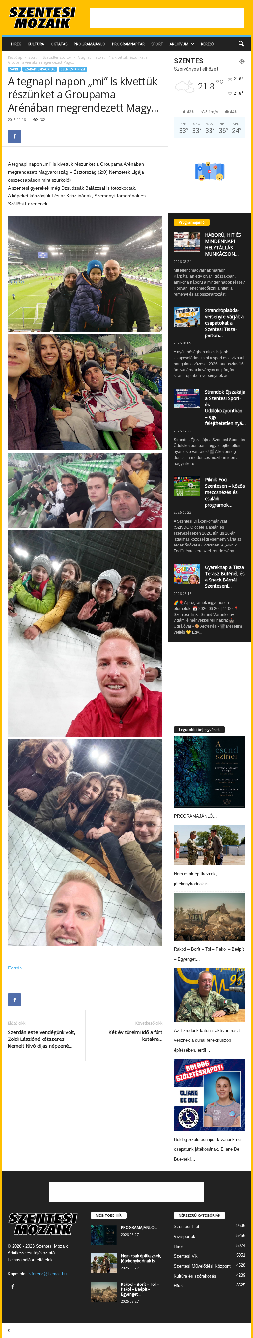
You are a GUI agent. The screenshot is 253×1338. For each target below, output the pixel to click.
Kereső (207, 43)
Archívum (179, 43)
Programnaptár (128, 43)
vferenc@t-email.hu (48, 1273)
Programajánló (89, 43)
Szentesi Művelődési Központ (202, 1266)
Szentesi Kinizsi (73, 69)
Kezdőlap (15, 57)
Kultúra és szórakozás (195, 1276)
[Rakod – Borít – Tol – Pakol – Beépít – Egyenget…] (209, 917)
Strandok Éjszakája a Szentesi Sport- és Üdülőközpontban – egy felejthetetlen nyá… (225, 407)
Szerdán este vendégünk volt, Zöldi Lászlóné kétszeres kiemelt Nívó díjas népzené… (41, 1039)
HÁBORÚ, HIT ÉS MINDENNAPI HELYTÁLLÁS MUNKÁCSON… (223, 244)
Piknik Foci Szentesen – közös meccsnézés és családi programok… (225, 492)
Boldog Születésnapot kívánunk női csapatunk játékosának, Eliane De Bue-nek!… (207, 1149)
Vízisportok (184, 1236)
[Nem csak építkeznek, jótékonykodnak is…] (209, 845)
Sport (157, 43)
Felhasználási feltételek (30, 1259)
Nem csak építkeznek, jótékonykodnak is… (141, 1258)
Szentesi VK (186, 1256)
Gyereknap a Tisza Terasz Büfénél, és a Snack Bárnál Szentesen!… (225, 576)
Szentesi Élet (186, 1226)
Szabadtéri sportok (57, 57)
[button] (241, 44)
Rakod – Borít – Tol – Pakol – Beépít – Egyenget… (140, 1289)
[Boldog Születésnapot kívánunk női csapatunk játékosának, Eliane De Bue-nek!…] (209, 1095)
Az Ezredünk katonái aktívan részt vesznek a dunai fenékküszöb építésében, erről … (207, 1040)
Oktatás (59, 43)
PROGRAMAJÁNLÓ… (195, 816)
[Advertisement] (167, 18)
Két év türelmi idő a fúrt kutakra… (135, 1035)
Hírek (16, 43)
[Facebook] (14, 136)
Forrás (15, 967)
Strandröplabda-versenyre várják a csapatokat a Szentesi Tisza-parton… (224, 322)
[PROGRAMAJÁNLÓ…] (209, 772)
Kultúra (36, 43)
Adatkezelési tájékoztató (31, 1252)
